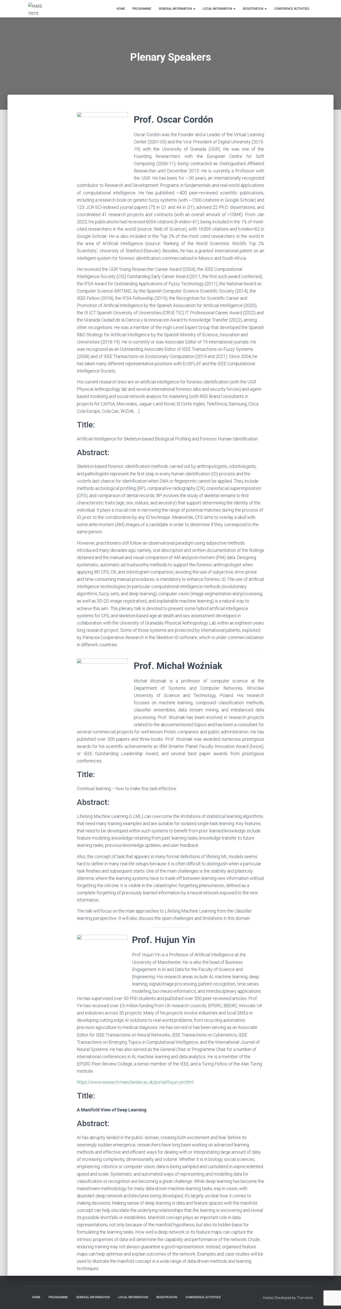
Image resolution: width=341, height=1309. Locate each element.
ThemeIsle (305, 1298)
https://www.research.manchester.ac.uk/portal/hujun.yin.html (135, 1082)
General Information (176, 8)
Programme (142, 8)
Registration (253, 8)
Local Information (218, 8)
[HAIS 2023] (39, 8)
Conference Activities (291, 8)
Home (121, 8)
